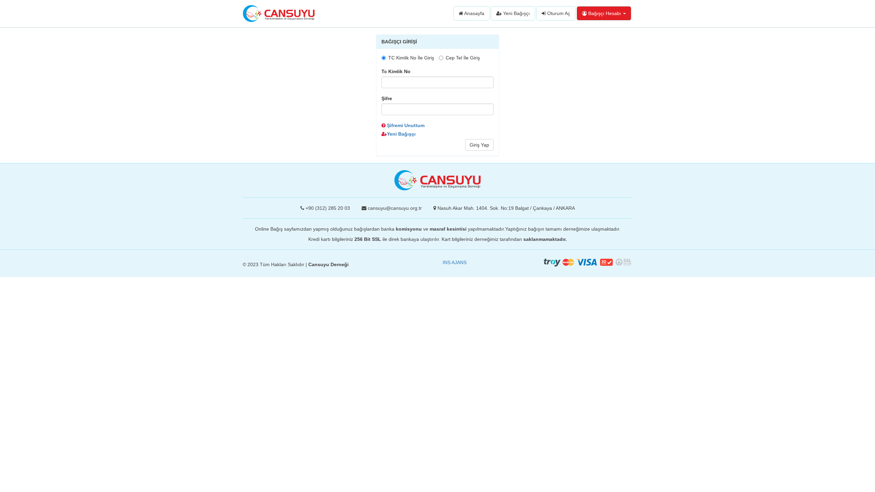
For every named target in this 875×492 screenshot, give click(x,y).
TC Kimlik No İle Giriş (411, 57)
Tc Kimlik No (395, 71)
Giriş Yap (479, 145)
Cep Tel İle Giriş (463, 57)
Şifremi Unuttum (405, 125)
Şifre (386, 98)
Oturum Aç (558, 13)
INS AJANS (455, 262)
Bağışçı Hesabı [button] (604, 13)
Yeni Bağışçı (516, 13)
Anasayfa (473, 13)
